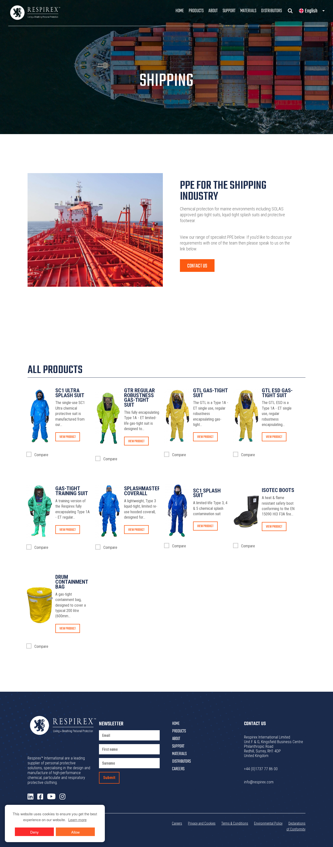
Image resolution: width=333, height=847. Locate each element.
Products (196, 11)
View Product (67, 437)
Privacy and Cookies (201, 823)
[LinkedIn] (30, 797)
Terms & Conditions (234, 823)
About (213, 11)
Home (180, 11)
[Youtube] (51, 796)
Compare (40, 455)
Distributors (271, 11)
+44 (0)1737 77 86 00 (261, 769)
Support (229, 11)
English (311, 11)
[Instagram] (62, 797)
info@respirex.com (259, 782)
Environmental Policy (268, 823)
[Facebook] (40, 797)
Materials (248, 11)
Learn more (77, 819)
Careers (178, 769)
